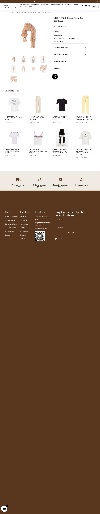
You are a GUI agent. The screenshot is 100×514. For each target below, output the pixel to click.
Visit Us (22, 239)
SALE (20, 6)
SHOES (75, 5)
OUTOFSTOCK (18, 12)
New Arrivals (24, 5)
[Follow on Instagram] (56, 239)
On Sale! (23, 235)
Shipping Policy (10, 220)
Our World (29, 6)
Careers (7, 235)
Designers (35, 5)
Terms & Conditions (11, 216)
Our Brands (23, 220)
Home (11, 12)
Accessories (55, 5)
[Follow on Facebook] (61, 239)
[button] (43, 19)
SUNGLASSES (66, 5)
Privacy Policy (9, 231)
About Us (23, 216)
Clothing (44, 5)
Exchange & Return (11, 224)
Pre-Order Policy (10, 227)
